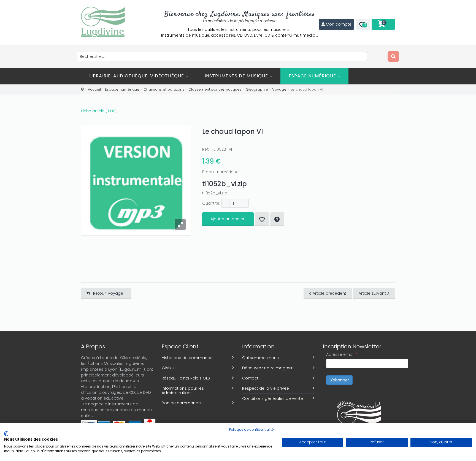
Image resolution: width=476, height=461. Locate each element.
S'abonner (339, 380)
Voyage (279, 89)
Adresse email (341, 354)
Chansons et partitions (164, 89)
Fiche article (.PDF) (99, 111)
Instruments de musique (237, 76)
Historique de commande (187, 357)
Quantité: (211, 203)
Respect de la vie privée (265, 388)
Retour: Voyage (108, 293)
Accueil (94, 89)
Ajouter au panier (227, 219)
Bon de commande (181, 403)
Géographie (257, 89)
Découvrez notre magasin (268, 368)
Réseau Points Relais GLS (186, 378)
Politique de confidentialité (251, 429)
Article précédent (329, 293)
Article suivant (372, 293)
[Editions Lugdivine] (103, 22)
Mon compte (338, 24)
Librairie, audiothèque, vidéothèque (137, 76)
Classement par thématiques (215, 89)
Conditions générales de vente (272, 398)
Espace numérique (313, 76)
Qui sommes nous (260, 357)
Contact (250, 378)
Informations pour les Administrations (183, 390)
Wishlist (169, 368)
